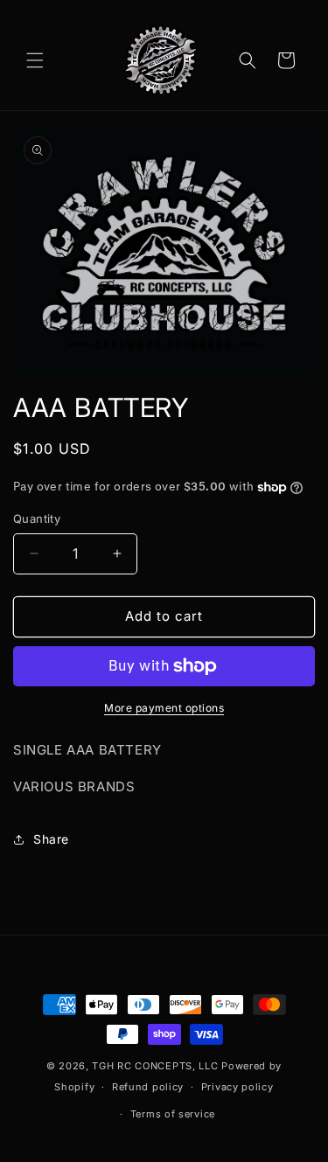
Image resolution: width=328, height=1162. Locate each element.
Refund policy (148, 1087)
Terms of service (172, 1114)
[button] (35, 60)
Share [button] (51, 838)
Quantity (36, 518)
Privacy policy (237, 1087)
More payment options (164, 707)
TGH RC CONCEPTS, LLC (155, 1066)
